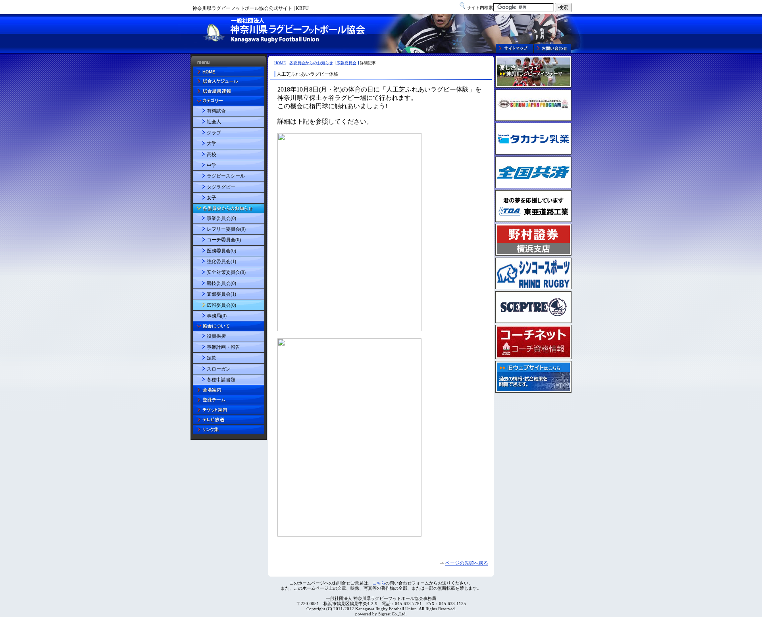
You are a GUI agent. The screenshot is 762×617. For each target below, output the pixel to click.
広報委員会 (346, 63)
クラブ (214, 133)
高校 (211, 154)
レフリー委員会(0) (226, 229)
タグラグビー (221, 187)
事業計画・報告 (223, 347)
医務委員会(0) (221, 251)
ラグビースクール (226, 176)
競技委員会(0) (221, 283)
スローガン (219, 369)
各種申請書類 (221, 379)
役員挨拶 (216, 336)
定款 (211, 358)
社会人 (214, 121)
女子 (211, 198)
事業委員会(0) (221, 218)
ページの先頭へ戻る (466, 563)
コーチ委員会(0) (224, 240)
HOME (280, 63)
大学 (211, 143)
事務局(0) (217, 316)
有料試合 (216, 111)
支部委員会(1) (221, 294)
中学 (211, 165)
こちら (378, 583)
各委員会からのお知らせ (311, 63)
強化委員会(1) (221, 261)
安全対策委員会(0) (226, 272)
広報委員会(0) (221, 305)
